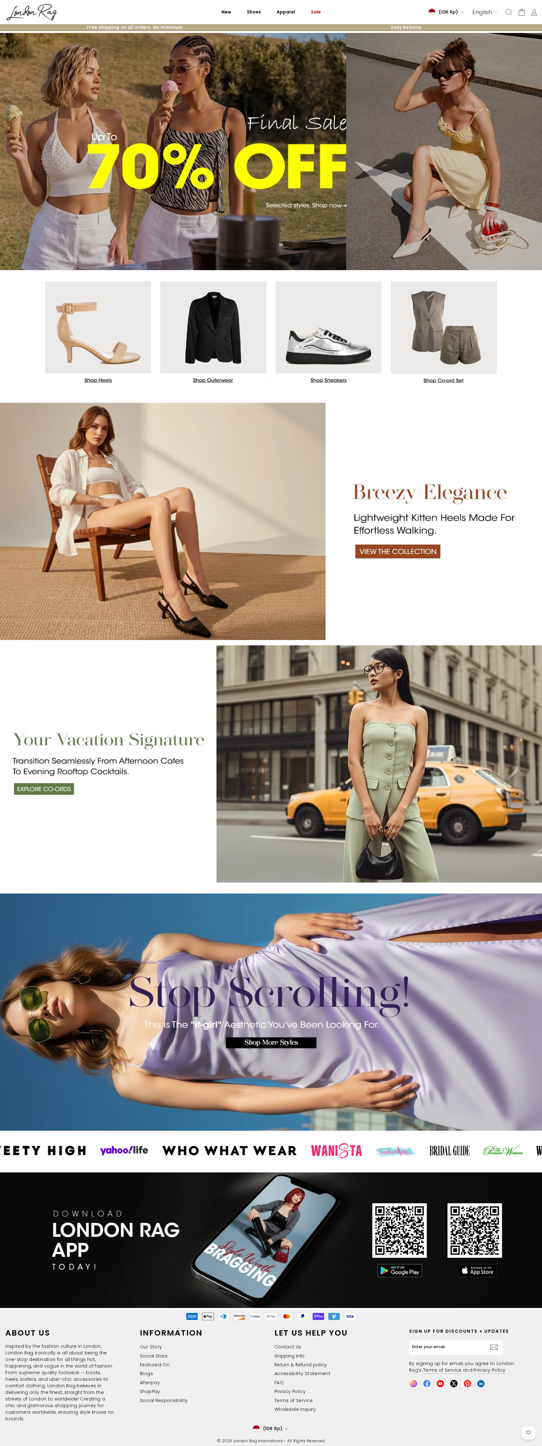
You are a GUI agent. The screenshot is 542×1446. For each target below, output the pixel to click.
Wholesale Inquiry (295, 1409)
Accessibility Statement (302, 1373)
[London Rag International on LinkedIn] (480, 1383)
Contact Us (287, 1347)
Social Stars (153, 1356)
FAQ (279, 1382)
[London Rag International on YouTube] (440, 1383)
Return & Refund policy (300, 1365)
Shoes (254, 12)
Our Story (151, 1347)
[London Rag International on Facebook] (426, 1383)
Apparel (286, 12)
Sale (316, 12)
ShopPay (150, 1391)
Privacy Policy (290, 1391)
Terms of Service (293, 1400)
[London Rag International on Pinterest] (467, 1383)
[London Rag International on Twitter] (453, 1383)
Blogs (146, 1373)
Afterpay (150, 1382)
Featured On (154, 1365)
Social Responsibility (164, 1400)
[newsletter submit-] (495, 1347)
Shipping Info (289, 1356)
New (226, 12)
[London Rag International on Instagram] (413, 1383)
